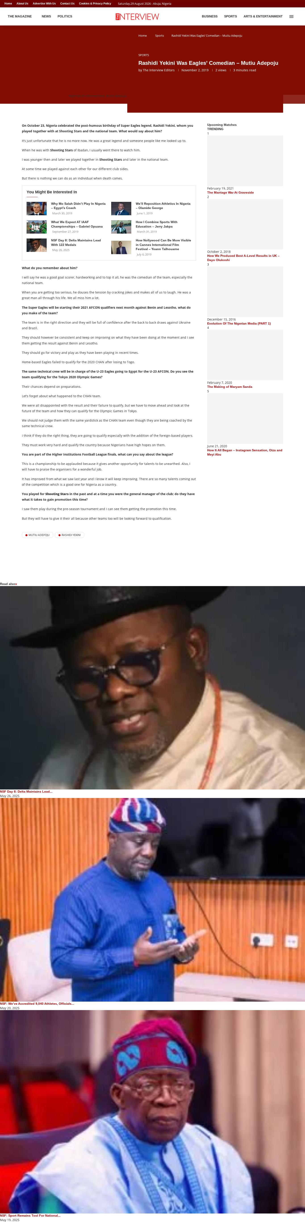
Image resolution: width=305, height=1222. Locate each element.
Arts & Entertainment (263, 16)
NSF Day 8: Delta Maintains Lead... (26, 791)
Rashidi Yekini (71, 535)
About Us (22, 3)
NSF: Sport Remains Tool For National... (30, 1215)
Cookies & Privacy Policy (95, 3)
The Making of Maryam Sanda (229, 386)
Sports (230, 16)
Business (209, 16)
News (46, 16)
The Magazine (20, 16)
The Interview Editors (159, 70)
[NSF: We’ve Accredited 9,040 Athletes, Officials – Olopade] (152, 900)
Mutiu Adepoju (39, 535)
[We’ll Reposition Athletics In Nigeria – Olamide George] (121, 208)
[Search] (298, 16)
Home (8, 3)
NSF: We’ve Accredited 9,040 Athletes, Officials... (37, 1003)
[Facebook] (291, 3)
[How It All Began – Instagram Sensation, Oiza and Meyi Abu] (245, 418)
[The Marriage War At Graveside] (245, 160)
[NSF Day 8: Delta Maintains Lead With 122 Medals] (37, 245)
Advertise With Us (44, 3)
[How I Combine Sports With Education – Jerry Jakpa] (121, 227)
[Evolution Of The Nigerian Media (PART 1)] (245, 291)
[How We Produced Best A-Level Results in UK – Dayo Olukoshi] (245, 224)
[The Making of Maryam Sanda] (245, 355)
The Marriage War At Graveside (230, 192)
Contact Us (67, 3)
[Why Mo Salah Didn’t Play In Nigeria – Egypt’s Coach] (37, 208)
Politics (65, 16)
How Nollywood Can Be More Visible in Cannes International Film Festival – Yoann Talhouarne (163, 244)
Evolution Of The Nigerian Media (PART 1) (239, 323)
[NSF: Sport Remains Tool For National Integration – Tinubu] (152, 1112)
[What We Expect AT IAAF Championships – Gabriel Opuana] (37, 227)
